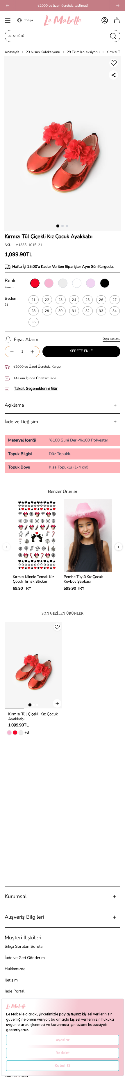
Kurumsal (16, 896)
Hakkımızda (15, 969)
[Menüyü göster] (7, 20)
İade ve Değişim (21, 422)
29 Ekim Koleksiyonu (83, 52)
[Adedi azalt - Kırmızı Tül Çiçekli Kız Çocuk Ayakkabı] (12, 351)
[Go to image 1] (30, 705)
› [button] (118, 546)
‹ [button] (6, 546)
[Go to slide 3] (67, 226)
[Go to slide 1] (57, 226)
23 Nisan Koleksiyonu (43, 52)
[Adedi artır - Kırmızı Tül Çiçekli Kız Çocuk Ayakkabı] (33, 351)
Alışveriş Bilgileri (24, 916)
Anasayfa (12, 52)
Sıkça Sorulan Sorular (24, 946)
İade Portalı (15, 991)
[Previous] (7, 5)
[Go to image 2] (33, 705)
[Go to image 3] (37, 705)
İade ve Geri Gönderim (25, 958)
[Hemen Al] (57, 703)
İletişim (11, 980)
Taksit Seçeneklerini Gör (36, 388)
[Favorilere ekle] (113, 63)
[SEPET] (117, 20)
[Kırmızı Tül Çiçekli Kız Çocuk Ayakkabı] (33, 665)
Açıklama (14, 405)
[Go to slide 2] (62, 226)
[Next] (117, 5)
